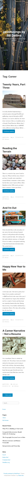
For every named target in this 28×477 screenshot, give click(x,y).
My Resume (5, 420)
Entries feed (5, 457)
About (4, 417)
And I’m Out (9, 207)
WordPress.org (6, 462)
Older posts (8, 395)
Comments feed (6, 460)
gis (13, 137)
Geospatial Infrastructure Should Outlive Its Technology (12, 433)
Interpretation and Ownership (11, 446)
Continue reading (9, 131)
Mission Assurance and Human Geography (11, 441)
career (13, 384)
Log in (4, 454)
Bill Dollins (6, 137)
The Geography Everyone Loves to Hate (13, 437)
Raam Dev (21, 475)
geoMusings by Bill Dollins (14, 33)
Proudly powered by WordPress (12, 473)
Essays (4, 409)
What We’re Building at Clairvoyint (12, 429)
